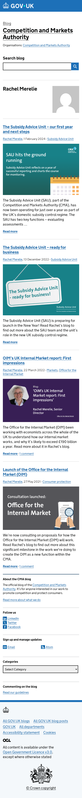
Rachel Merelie (12, 139)
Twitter (12, 623)
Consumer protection (57, 481)
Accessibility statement (21, 732)
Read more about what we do (22, 600)
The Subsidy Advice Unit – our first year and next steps (38, 129)
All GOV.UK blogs (16, 721)
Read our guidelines (16, 692)
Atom (49, 647)
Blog (7, 23)
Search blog (13, 58)
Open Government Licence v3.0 (27, 752)
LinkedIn (13, 618)
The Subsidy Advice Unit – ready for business (34, 250)
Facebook (14, 627)
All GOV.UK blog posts (50, 721)
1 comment (26, 453)
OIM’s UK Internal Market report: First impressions (37, 360)
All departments (31, 726)
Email (11, 647)
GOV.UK (9, 726)
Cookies (49, 732)
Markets (52, 370)
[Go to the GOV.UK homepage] (18, 5)
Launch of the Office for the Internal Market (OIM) (35, 472)
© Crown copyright (41, 788)
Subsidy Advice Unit (60, 139)
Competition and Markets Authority (38, 33)
